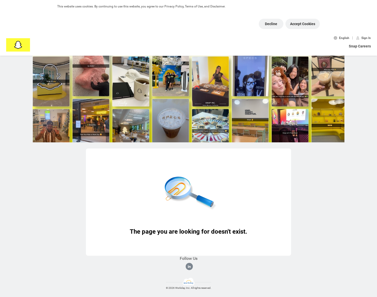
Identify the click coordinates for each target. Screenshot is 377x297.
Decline (271, 24)
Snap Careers (360, 46)
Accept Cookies (302, 24)
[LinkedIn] (189, 266)
